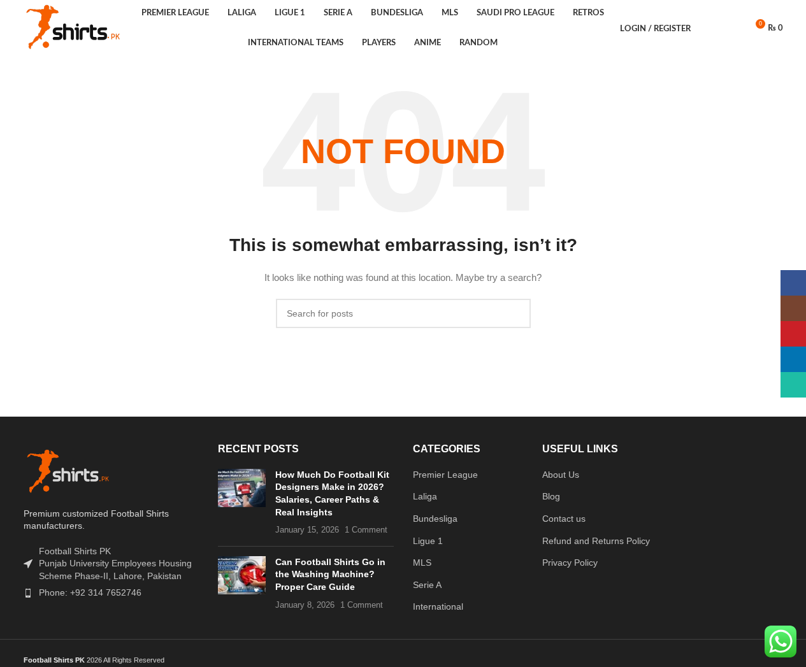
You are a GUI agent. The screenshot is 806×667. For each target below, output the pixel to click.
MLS (422, 562)
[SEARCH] (516, 313)
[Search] (708, 28)
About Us (560, 475)
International (438, 606)
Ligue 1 (428, 541)
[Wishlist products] (731, 28)
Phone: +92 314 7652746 (90, 592)
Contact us (564, 518)
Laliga (425, 496)
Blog (551, 496)
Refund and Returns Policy (596, 541)
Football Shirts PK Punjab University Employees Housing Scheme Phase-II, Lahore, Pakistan (115, 563)
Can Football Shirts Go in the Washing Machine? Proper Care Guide (330, 574)
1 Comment (366, 530)
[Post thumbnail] (242, 502)
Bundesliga (435, 518)
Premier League (445, 475)
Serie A (427, 585)
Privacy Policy (570, 562)
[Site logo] (75, 28)
